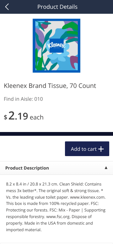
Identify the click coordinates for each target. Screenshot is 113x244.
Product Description (27, 168)
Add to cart (84, 148)
